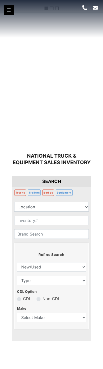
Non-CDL (51, 298)
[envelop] (95, 7)
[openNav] (9, 13)
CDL (27, 298)
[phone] (85, 7)
